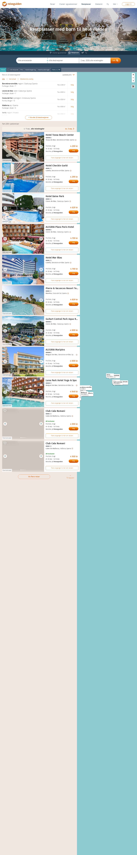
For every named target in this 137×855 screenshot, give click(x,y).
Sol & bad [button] (12, 79)
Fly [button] (108, 4)
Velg (73, 150)
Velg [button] (72, 85)
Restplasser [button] (86, 4)
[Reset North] (133, 80)
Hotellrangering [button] (30, 70)
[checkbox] (8, 70)
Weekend (98, 4)
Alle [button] (3, 79)
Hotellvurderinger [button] (44, 70)
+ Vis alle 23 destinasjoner (38, 117)
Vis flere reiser (34, 477)
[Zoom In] (133, 74)
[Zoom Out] (133, 77)
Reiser (52, 4)
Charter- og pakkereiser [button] (68, 4)
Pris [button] (21, 70)
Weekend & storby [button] (26, 79)
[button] (32, 60)
